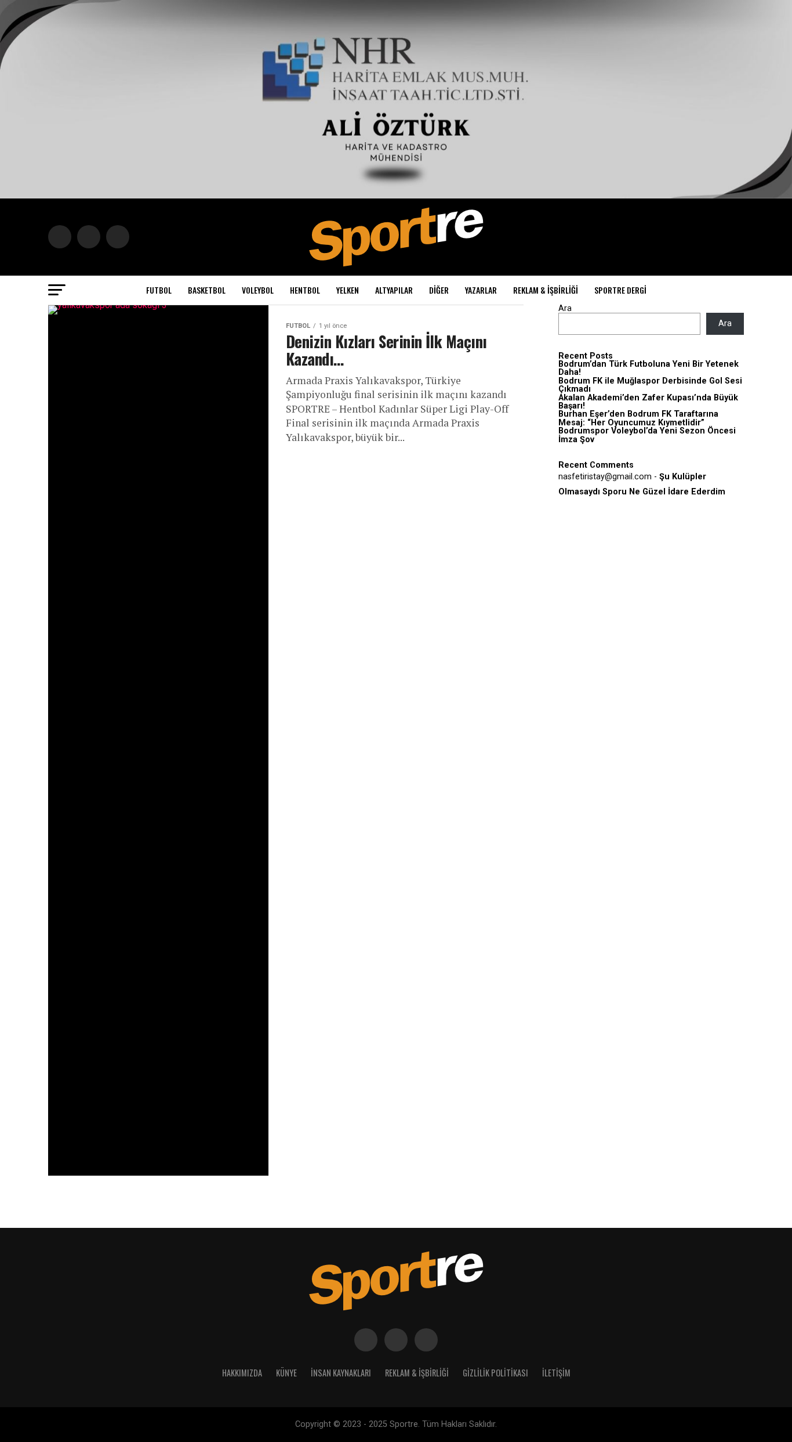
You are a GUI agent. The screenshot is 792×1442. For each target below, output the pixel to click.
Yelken (347, 290)
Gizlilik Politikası (495, 1373)
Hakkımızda (242, 1373)
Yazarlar (481, 290)
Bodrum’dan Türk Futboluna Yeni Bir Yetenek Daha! (648, 368)
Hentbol (305, 290)
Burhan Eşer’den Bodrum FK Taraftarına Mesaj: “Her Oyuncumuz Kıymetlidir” (638, 418)
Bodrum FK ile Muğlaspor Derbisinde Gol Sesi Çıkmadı (650, 385)
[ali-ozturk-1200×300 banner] (396, 195)
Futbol (159, 290)
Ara (565, 308)
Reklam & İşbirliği (545, 290)
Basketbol (207, 290)
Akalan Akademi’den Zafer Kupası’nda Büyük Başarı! (648, 402)
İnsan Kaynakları (341, 1373)
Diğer (439, 290)
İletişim (556, 1373)
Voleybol (258, 290)
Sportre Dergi (620, 290)
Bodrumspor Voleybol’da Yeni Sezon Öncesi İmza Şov (647, 435)
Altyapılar (394, 290)
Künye (286, 1373)
